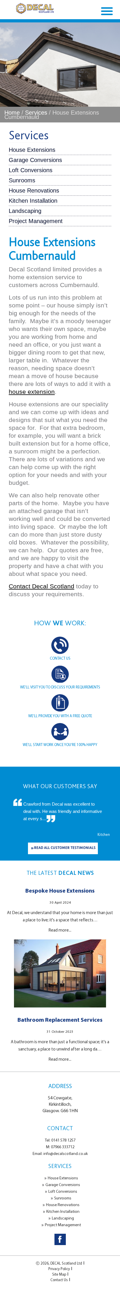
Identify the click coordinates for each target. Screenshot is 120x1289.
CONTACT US (60, 658)
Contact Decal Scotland (41, 586)
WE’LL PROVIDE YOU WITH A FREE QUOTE (60, 715)
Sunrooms (22, 180)
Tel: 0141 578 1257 (60, 1140)
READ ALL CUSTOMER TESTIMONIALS (65, 848)
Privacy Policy (59, 1268)
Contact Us (59, 1279)
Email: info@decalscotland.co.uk (60, 1153)
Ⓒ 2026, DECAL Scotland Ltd (59, 1263)
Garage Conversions (35, 160)
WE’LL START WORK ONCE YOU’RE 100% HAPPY (60, 744)
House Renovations (34, 190)
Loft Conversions (30, 170)
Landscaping (25, 211)
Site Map (59, 1274)
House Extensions (32, 150)
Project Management (36, 221)
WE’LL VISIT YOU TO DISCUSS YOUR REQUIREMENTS (60, 687)
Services (36, 112)
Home (12, 112)
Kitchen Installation (33, 200)
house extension (32, 391)
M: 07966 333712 (60, 1146)
